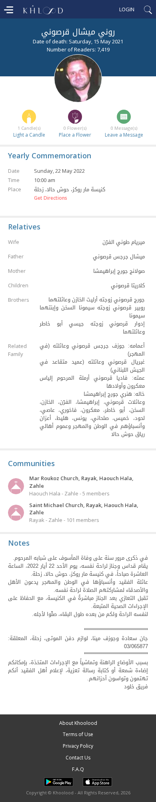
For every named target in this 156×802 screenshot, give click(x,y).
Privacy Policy (78, 746)
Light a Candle (29, 134)
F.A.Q (78, 769)
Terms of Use (78, 734)
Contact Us (78, 757)
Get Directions (50, 198)
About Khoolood (78, 723)
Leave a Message (124, 134)
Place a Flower (75, 134)
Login (126, 9)
